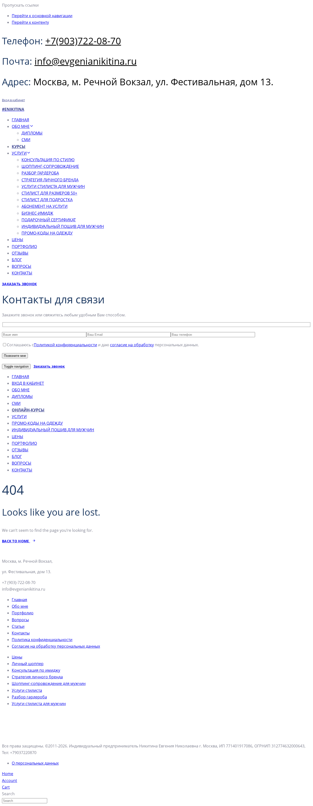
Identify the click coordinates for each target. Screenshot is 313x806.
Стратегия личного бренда (37, 677)
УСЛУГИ (19, 153)
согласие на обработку (132, 344)
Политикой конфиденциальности (65, 344)
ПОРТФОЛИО (24, 246)
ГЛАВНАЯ (20, 120)
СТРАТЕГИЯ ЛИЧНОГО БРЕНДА (50, 180)
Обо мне (20, 606)
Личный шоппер (28, 663)
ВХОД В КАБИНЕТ (28, 383)
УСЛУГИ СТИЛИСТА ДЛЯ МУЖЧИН (53, 186)
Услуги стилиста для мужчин (39, 703)
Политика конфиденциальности (42, 639)
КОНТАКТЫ (22, 273)
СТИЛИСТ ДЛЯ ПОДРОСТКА (47, 199)
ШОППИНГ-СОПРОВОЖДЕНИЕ (50, 166)
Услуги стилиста (27, 690)
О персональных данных (35, 763)
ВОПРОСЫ (21, 266)
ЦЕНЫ (17, 239)
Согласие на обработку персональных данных (56, 646)
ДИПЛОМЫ (32, 133)
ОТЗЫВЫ (20, 253)
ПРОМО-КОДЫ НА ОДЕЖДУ (47, 233)
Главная (19, 599)
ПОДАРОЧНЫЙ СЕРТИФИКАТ (49, 220)
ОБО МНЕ (21, 126)
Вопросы (20, 619)
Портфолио (23, 613)
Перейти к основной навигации (42, 15)
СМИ (26, 139)
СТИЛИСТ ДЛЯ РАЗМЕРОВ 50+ (49, 193)
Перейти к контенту (30, 22)
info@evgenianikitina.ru (85, 61)
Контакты (21, 633)
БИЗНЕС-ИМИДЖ (37, 213)
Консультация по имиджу (36, 670)
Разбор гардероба (29, 697)
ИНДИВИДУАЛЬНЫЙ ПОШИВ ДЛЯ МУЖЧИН (63, 226)
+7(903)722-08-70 (83, 40)
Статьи (18, 626)
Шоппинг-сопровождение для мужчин (49, 683)
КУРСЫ (18, 146)
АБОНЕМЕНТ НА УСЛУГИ (44, 206)
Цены (17, 657)
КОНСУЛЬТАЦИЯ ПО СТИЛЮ (48, 159)
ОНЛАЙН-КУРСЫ (28, 410)
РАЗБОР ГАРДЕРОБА (40, 173)
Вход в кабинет (13, 100)
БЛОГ (17, 259)
